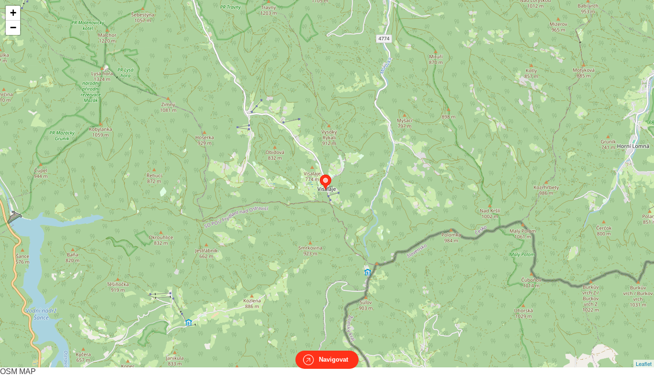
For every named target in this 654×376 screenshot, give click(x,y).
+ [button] (13, 13)
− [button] (13, 27)
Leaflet (644, 363)
